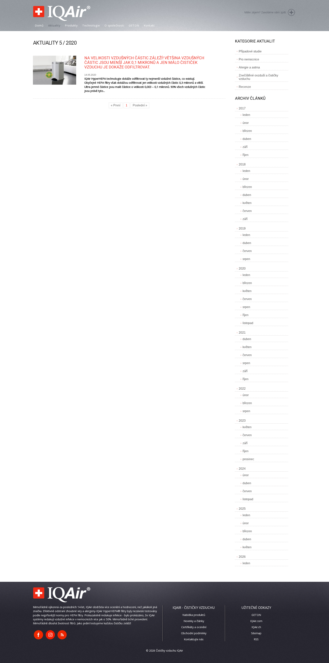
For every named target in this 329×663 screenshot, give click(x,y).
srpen (246, 259)
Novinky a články (194, 621)
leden (246, 114)
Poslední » (140, 105)
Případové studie (250, 51)
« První (115, 105)
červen (247, 211)
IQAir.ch (256, 627)
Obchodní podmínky (193, 633)
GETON (256, 615)
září (245, 146)
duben (247, 138)
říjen (245, 155)
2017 (242, 108)
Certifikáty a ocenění (193, 627)
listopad (248, 323)
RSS (256, 639)
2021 (242, 332)
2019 (242, 228)
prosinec (248, 459)
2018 (242, 164)
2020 (242, 268)
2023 (242, 420)
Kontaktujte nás (194, 639)
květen (247, 203)
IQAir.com (256, 621)
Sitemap (256, 633)
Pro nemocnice (249, 59)
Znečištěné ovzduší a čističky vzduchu (258, 77)
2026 (242, 556)
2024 (242, 468)
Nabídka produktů (193, 615)
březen (247, 130)
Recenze (245, 86)
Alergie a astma (249, 67)
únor (246, 122)
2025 (242, 508)
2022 (242, 388)
